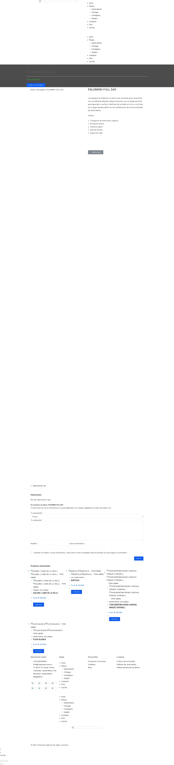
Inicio (33, 90)
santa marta (79, 577)
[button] (115, 32)
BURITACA (75, 580)
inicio (91, 3)
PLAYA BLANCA (39, 639)
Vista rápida (96, 571)
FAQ (90, 24)
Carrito (92, 28)
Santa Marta (97, 9)
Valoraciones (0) (39, 486)
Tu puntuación (37, 513)
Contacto (92, 21)
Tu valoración (37, 520)
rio (72, 577)
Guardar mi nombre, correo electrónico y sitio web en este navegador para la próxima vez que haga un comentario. (80, 553)
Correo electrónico (77, 543)
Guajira (94, 18)
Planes (91, 6)
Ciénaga (95, 12)
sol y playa (40, 90)
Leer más (38, 604)
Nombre (34, 543)
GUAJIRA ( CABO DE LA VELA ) (45, 593)
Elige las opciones (36, 85)
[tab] (88, 485)
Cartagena (96, 15)
